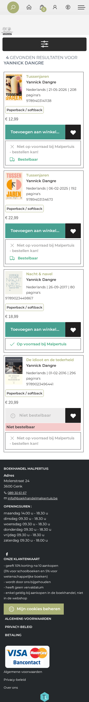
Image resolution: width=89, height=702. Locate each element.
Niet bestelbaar (34, 415)
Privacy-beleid (18, 627)
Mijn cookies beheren (38, 608)
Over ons (11, 687)
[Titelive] (44, 696)
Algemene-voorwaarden (28, 619)
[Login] (55, 7)
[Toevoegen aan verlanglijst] (73, 132)
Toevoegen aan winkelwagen (37, 132)
